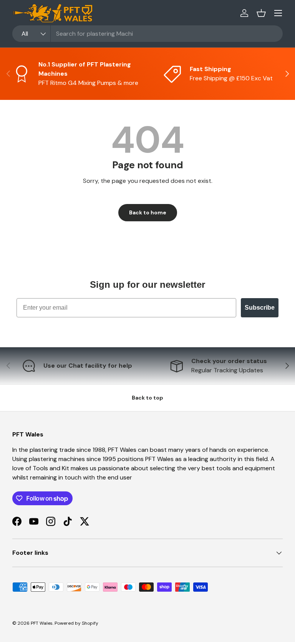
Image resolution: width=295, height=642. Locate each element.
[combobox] (147, 33)
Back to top (147, 397)
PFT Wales (42, 623)
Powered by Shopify (76, 623)
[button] (261, 13)
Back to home (147, 212)
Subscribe (260, 307)
